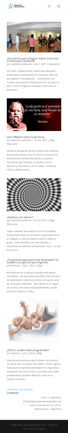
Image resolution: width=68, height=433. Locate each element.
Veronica (15, 265)
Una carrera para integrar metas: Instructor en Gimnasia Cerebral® (33, 60)
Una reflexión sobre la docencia (25, 137)
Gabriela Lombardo (21, 64)
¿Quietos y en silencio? (20, 217)
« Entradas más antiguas (20, 389)
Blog (52, 140)
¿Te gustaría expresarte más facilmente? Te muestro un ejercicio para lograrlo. (32, 261)
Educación (54, 64)
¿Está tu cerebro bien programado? (28, 350)
